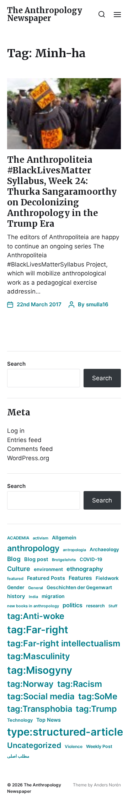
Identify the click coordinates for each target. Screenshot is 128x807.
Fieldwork (107, 578)
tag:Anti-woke (35, 616)
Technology (20, 720)
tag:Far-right (37, 630)
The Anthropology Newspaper (44, 14)
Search (16, 363)
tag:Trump (96, 709)
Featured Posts (46, 578)
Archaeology (104, 549)
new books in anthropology (33, 605)
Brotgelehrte (64, 559)
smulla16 (97, 304)
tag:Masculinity (38, 656)
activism (40, 538)
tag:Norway (30, 684)
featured (15, 578)
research (95, 605)
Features (80, 578)
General (35, 587)
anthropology (33, 548)
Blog (14, 559)
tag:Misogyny (39, 670)
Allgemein (64, 537)
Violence (73, 746)
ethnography (84, 568)
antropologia (74, 550)
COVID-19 (91, 559)
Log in (16, 430)
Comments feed (30, 448)
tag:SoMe (97, 696)
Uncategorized (34, 745)
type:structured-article (65, 732)
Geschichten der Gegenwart (79, 587)
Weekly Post (99, 746)
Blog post (36, 559)
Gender (16, 587)
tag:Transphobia (39, 709)
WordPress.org (28, 458)
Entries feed (24, 439)
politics (72, 605)
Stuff (112, 606)
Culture (18, 568)
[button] (102, 14)
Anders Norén (107, 784)
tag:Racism (79, 684)
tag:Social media (41, 696)
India (33, 597)
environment (48, 569)
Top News (48, 720)
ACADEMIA (18, 538)
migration (53, 596)
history (16, 596)
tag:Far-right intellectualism (63, 643)
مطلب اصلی (18, 756)
